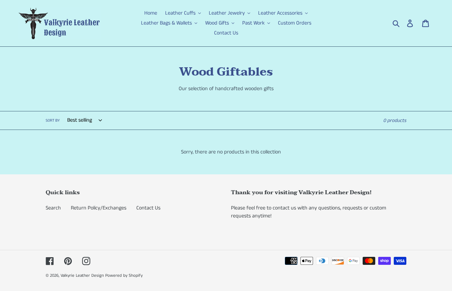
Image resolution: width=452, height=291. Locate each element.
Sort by (53, 120)
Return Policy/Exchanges (98, 208)
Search (53, 208)
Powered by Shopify (124, 275)
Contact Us (148, 208)
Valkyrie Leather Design (82, 275)
